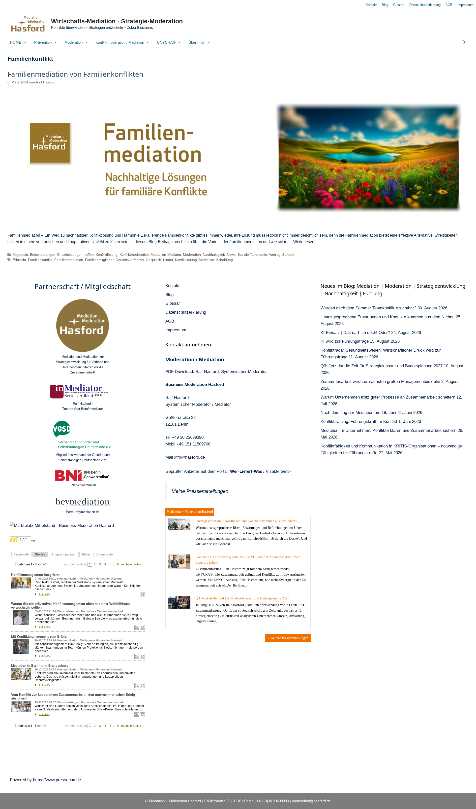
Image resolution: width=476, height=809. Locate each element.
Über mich (196, 42)
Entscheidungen (42, 255)
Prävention (43, 42)
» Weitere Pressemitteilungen (288, 638)
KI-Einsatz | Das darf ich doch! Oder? (355, 332)
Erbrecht (19, 260)
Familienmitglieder (99, 260)
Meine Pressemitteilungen (200, 491)
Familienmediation (68, 260)
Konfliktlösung (107, 255)
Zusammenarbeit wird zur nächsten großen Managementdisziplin (380, 381)
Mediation (206, 260)
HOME (15, 42)
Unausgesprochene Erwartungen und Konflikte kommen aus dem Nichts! (247, 521)
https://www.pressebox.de (57, 779)
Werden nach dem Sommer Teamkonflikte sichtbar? (368, 308)
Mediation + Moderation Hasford (190, 512)
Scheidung (224, 260)
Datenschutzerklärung (425, 5)
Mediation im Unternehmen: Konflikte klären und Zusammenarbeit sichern (388, 430)
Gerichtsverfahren (130, 260)
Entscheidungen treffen (75, 255)
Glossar (398, 5)
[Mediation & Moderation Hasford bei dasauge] (20, 540)
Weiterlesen (303, 242)
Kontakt (371, 5)
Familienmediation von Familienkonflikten (75, 74)
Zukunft (288, 255)
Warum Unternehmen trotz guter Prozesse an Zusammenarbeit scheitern (388, 397)
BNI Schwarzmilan (82, 485)
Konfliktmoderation (134, 255)
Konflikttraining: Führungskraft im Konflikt (359, 421)
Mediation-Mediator (166, 255)
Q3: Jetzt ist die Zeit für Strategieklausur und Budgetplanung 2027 (242, 598)
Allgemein (20, 255)
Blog (385, 5)
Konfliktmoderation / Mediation (119, 42)
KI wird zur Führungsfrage (345, 341)
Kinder (168, 260)
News (231, 255)
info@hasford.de (189, 457)
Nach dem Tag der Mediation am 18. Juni (358, 412)
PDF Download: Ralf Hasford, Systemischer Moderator (216, 371)
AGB (449, 5)
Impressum (465, 5)
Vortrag (274, 255)
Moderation (73, 42)
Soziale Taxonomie (252, 255)
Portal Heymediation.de (82, 512)
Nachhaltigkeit (214, 255)
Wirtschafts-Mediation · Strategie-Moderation (117, 21)
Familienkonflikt (40, 260)
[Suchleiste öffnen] (464, 42)
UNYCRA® (166, 42)
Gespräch (153, 260)
